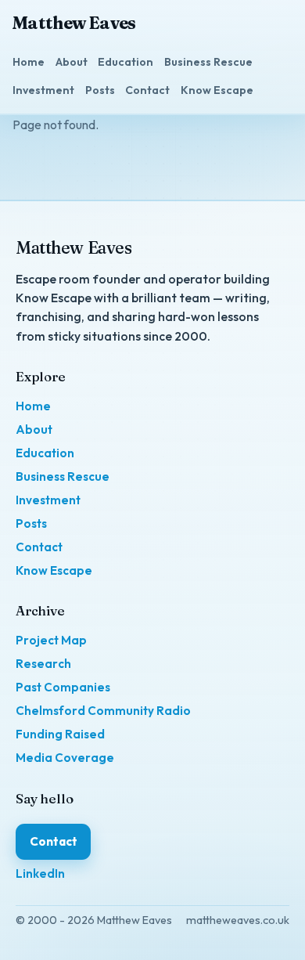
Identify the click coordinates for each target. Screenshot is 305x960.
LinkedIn (40, 873)
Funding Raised (60, 734)
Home (29, 62)
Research (43, 663)
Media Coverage (65, 757)
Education (125, 62)
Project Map (51, 640)
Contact (147, 90)
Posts (100, 90)
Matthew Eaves (74, 23)
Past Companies (63, 687)
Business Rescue (208, 62)
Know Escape (217, 90)
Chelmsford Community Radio (103, 710)
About (72, 62)
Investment (43, 90)
